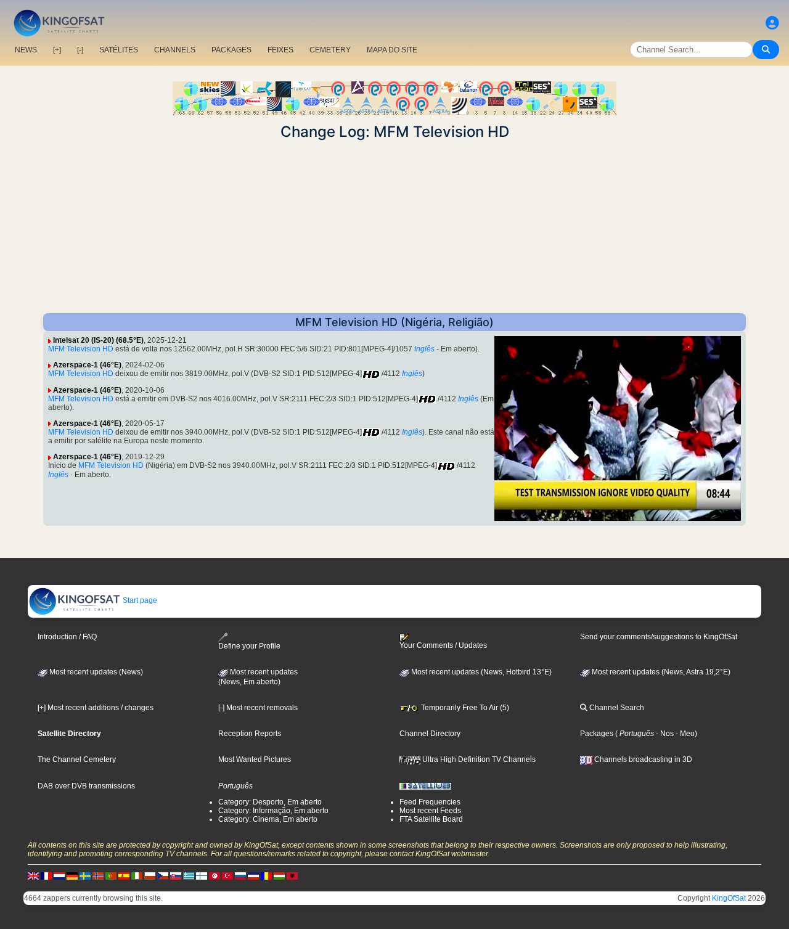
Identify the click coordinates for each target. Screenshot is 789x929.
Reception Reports (249, 733)
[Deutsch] (72, 875)
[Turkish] (227, 875)
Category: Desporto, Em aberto (270, 802)
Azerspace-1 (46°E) (87, 365)
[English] (33, 875)
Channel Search (615, 707)
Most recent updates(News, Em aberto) (258, 677)
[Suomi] (201, 875)
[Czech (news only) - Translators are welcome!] (162, 875)
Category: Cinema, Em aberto (267, 819)
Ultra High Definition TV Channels (478, 759)
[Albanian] (292, 875)
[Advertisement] (394, 227)
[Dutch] (59, 875)
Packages (596, 733)
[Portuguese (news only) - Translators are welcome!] (111, 875)
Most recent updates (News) (95, 672)
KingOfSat (729, 898)
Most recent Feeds (430, 810)
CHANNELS (174, 50)
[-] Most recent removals (258, 707)
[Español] (123, 875)
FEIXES (280, 50)
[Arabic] (214, 875)
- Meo (684, 733)
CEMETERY (330, 50)
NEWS (26, 50)
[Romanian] (266, 875)
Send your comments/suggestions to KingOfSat (658, 636)
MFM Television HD (80, 349)
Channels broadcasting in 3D (642, 759)
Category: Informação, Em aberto (273, 810)
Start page (139, 600)
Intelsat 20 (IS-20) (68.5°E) (98, 340)
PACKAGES (231, 50)
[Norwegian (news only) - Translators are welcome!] (98, 875)
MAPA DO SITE (392, 50)
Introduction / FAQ (67, 636)
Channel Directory (429, 733)
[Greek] (188, 875)
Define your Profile (249, 646)
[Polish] (149, 875)
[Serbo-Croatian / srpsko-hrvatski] (253, 875)
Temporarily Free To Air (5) (464, 707)
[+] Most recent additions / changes (95, 707)
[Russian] (240, 875)
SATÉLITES (118, 50)
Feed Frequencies (429, 802)
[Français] (46, 875)
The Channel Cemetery (77, 759)
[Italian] (136, 875)
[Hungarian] (279, 875)
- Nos (664, 733)
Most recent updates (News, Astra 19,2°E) (660, 672)
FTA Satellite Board (431, 819)
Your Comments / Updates (443, 645)
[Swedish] (85, 875)
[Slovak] (175, 875)
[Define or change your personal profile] (772, 23)
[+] (57, 50)
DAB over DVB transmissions (86, 786)
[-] (80, 50)
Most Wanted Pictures (254, 759)
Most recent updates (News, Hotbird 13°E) (480, 672)
